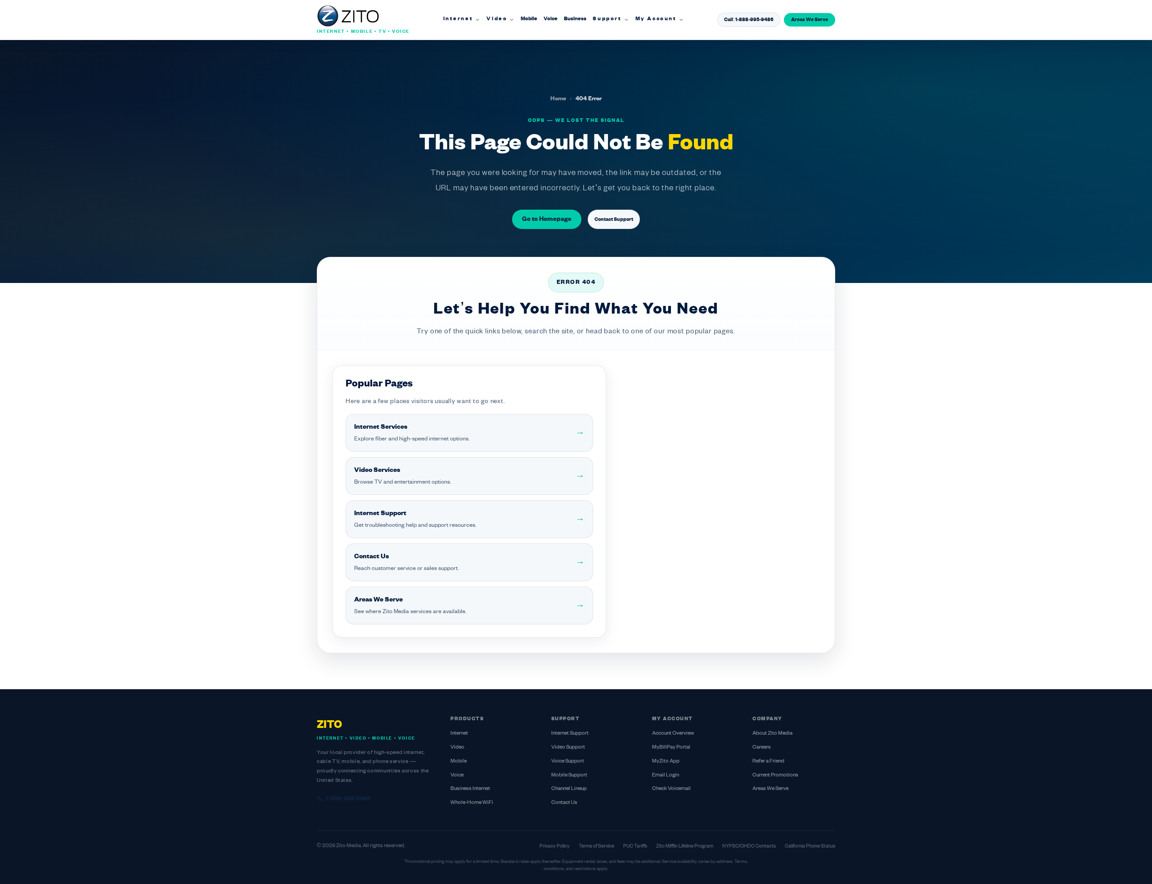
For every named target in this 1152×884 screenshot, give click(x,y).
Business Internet (470, 788)
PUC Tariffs (635, 846)
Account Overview (673, 733)
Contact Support (613, 219)
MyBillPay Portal (671, 747)
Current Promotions (775, 775)
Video (496, 19)
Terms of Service (596, 846)
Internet (458, 19)
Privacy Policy (555, 846)
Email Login (665, 775)
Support (607, 19)
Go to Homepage (547, 219)
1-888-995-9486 (348, 799)
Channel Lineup (569, 788)
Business (575, 19)
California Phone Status (810, 846)
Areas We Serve (809, 20)
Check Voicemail (671, 788)
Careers (761, 747)
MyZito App (666, 761)
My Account (656, 19)
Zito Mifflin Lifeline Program (684, 846)
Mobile (529, 19)
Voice (551, 19)
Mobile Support (569, 775)
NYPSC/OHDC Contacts (749, 846)
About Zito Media (772, 733)
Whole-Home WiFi (471, 802)
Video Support (568, 747)
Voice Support (567, 761)
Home (558, 99)
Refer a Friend (768, 761)
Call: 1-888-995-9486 (749, 20)
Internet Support (570, 733)
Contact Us (564, 802)
